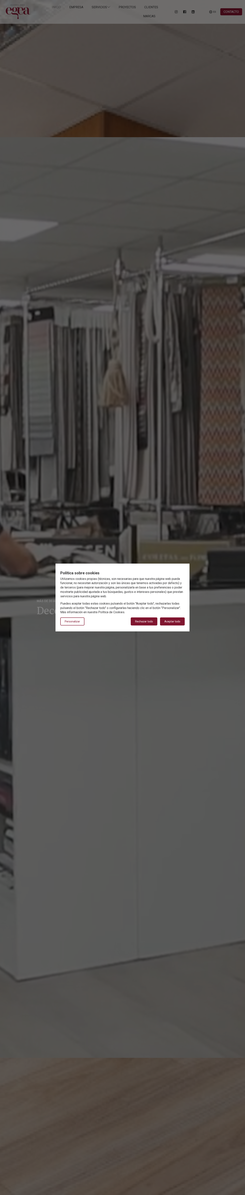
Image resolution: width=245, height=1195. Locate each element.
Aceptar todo (172, 621)
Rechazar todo (144, 621)
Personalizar (72, 621)
